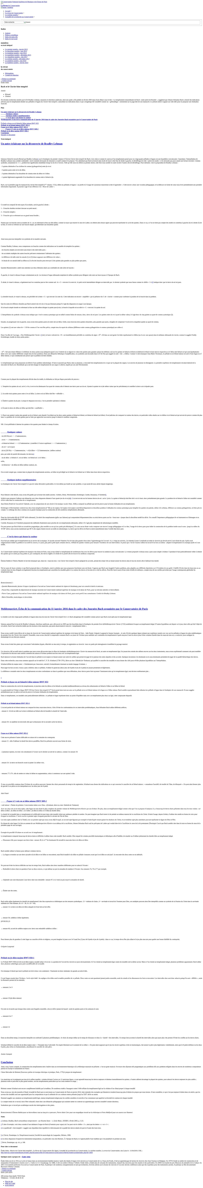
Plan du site (9, 1181)
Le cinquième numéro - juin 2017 (16, 57)
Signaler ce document (8, 135)
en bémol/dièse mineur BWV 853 (20, 123)
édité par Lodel (10, 1183)
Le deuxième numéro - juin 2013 (16, 51)
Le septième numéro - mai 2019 (15, 61)
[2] (153, 282)
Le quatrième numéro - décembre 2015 (18, 55)
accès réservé (9, 1185)
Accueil (7, 11)
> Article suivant (6, 81)
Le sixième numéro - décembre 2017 (17, 59)
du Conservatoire (10, 5)
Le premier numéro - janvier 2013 (16, 49)
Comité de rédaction (12, 75)
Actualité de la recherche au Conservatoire (19, 17)
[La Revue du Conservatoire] (7, 7)
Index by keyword (11, 39)
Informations (9, 73)
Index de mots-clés (11, 37)
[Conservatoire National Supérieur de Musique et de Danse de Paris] (24, 2)
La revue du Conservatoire (14, 13)
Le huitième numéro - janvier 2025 (16, 63)
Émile (26, 1157)
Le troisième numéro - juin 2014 (16, 53)
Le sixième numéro (11, 15)
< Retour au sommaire (8, 79)
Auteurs (7, 33)
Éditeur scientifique (11, 35)
